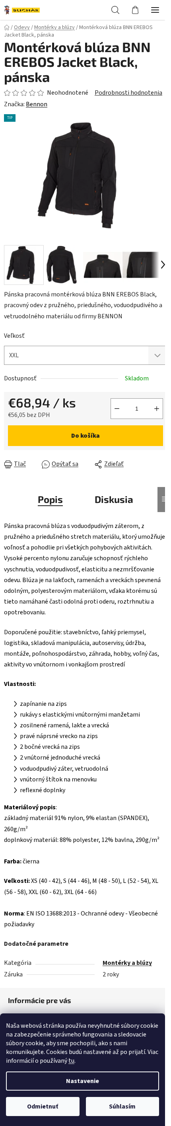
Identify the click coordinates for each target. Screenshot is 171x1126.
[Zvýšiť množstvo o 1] (157, 409)
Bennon (36, 104)
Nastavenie (82, 1081)
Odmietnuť (42, 1106)
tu (71, 1060)
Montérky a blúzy (127, 962)
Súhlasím (122, 1106)
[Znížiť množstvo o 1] (117, 409)
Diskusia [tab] (114, 499)
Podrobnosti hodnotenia (128, 92)
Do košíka (85, 435)
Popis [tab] (50, 499)
